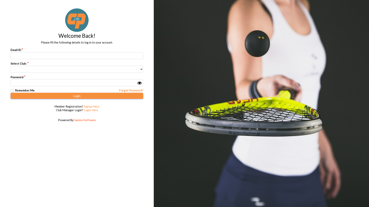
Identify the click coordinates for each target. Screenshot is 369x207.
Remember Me (25, 90)
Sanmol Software (85, 120)
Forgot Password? (131, 90)
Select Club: (19, 63)
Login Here (91, 110)
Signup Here (91, 106)
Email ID (16, 50)
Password (17, 77)
